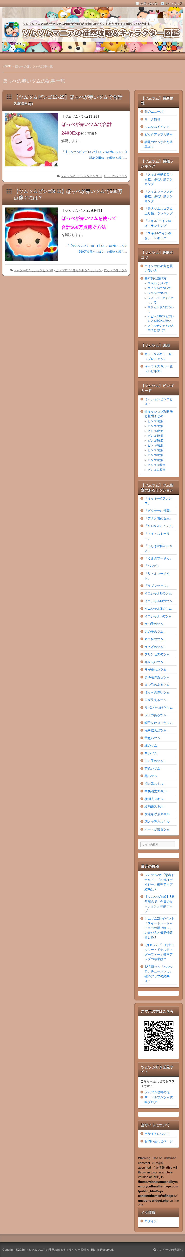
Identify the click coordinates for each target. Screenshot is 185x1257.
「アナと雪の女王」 (159, 518)
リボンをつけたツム (159, 707)
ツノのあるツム (155, 715)
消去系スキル (154, 784)
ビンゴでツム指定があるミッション (78, 270)
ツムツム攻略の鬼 (157, 1092)
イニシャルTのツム (158, 616)
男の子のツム (154, 631)
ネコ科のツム (154, 639)
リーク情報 (152, 119)
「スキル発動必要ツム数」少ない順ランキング (159, 179)
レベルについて (158, 293)
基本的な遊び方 (155, 278)
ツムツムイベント (157, 127)
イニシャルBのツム (158, 593)
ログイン (151, 1221)
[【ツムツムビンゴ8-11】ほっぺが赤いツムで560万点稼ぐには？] (33, 262)
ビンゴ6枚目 (156, 445)
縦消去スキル (154, 806)
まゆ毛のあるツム (157, 677)
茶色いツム (152, 768)
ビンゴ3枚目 (156, 431)
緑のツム (151, 745)
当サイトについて (157, 1134)
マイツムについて (159, 288)
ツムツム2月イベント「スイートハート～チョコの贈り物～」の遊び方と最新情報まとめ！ (159, 928)
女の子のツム (154, 624)
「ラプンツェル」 (157, 586)
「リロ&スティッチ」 (160, 526)
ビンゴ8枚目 (156, 455)
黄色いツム (152, 738)
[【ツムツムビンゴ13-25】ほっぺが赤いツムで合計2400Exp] (33, 168)
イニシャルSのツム (158, 608)
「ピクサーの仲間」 (159, 511)
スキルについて (158, 283)
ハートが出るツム (157, 829)
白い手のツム (154, 761)
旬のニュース (154, 111)
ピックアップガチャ (159, 134)
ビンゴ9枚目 (156, 460)
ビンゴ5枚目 (156, 440)
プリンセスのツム (157, 654)
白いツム (151, 753)
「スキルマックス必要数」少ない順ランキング (159, 196)
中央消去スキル (155, 791)
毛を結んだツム (155, 730)
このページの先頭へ (169, 1249)
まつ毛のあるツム (157, 684)
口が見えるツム (155, 700)
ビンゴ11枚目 (156, 469)
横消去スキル (154, 799)
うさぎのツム (154, 647)
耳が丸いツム (154, 662)
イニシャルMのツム (158, 601)
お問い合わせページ (159, 1141)
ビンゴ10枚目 (156, 465)
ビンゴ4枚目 (156, 435)
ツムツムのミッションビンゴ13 (81, 176)
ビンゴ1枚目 (156, 421)
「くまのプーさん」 (159, 558)
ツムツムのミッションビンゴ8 (33, 270)
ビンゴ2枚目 (156, 426)
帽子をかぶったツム (159, 723)
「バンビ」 (152, 566)
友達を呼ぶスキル (157, 814)
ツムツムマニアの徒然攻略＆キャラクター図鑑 (56, 1249)
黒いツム (151, 776)
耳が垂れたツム (155, 669)
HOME (6, 66)
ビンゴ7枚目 (156, 450)
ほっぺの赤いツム (115, 176)
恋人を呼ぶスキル (157, 821)
